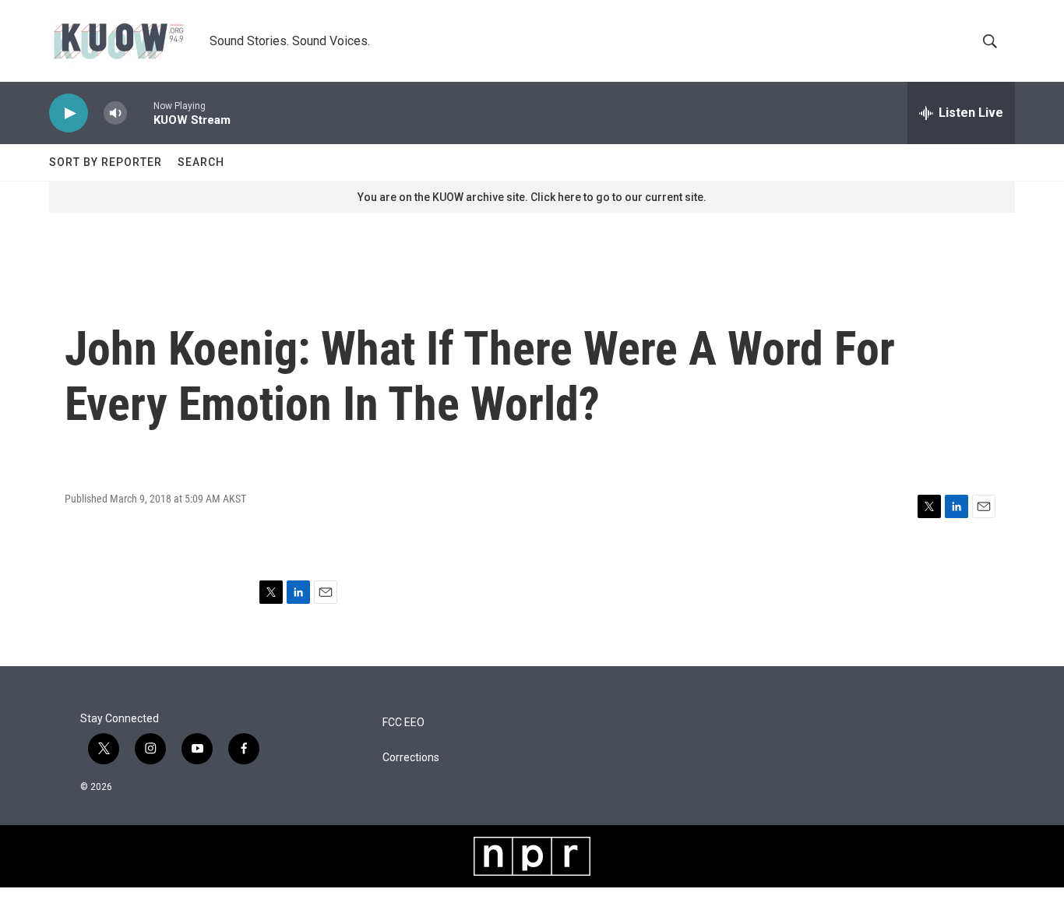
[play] (68, 113)
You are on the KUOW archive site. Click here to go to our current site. (532, 197)
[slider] (140, 112)
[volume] (115, 113)
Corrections (410, 758)
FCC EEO (403, 722)
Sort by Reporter (105, 162)
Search (201, 162)
